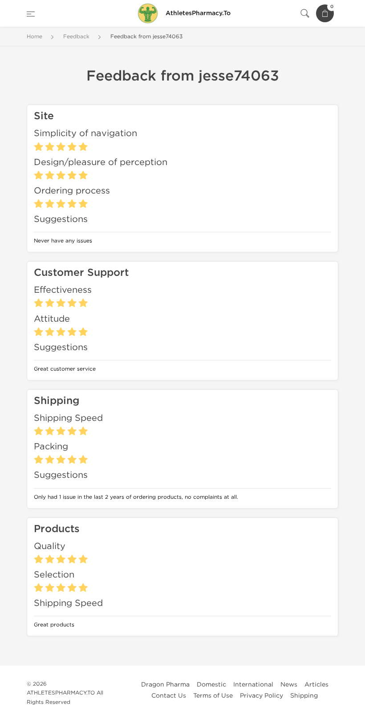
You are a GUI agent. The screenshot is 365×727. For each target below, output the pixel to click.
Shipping (304, 695)
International (253, 684)
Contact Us (168, 695)
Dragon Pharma (165, 684)
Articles (316, 684)
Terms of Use (213, 695)
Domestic (211, 684)
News (288, 684)
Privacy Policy (261, 695)
